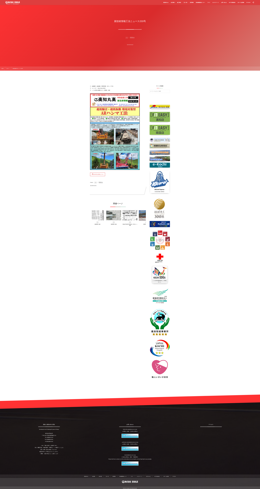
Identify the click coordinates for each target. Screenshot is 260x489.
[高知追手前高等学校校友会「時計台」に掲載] (130, 215)
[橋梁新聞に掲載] (113, 215)
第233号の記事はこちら (98, 174)
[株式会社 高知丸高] (12, 2)
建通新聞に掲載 (97, 224)
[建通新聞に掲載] (97, 215)
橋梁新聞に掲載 (114, 224)
